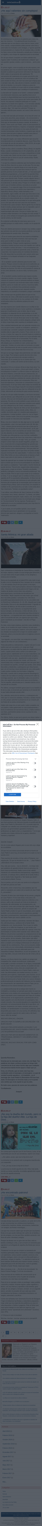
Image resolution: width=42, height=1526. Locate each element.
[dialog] (21, 763)
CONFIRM (12, 794)
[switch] (34, 763)
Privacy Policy (32, 801)
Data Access (21, 801)
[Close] (38, 725)
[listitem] (21, 759)
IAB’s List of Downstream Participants (23, 753)
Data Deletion (10, 801)
